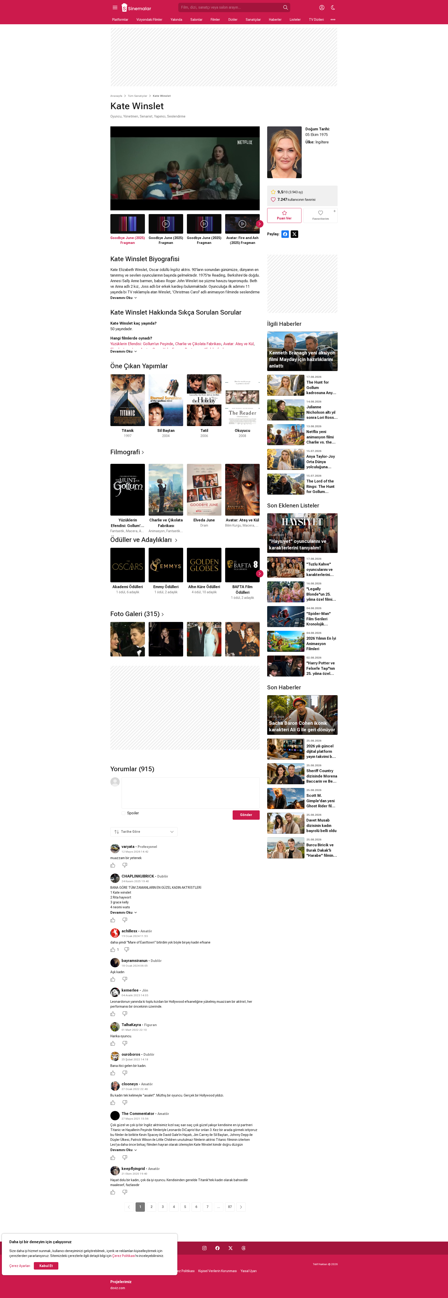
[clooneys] (115, 1086)
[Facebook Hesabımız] (217, 1248)
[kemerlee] (115, 992)
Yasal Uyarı (249, 1271)
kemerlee (130, 990)
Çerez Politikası (123, 1256)
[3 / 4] (204, 639)
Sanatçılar (253, 19)
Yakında (176, 19)
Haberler (275, 19)
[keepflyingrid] (115, 1170)
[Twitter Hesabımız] (230, 1248)
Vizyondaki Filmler (149, 19)
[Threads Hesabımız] (243, 1248)
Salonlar (196, 19)
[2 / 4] (166, 639)
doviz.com (117, 1288)
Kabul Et (46, 1266)
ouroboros (131, 1054)
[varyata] (115, 848)
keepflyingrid (133, 1168)
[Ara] (285, 7)
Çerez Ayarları (19, 1266)
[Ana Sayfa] (136, 7)
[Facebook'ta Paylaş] (285, 234)
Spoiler (133, 813)
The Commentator (138, 1113)
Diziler (233, 19)
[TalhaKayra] (115, 1026)
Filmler (215, 19)
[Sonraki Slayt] (259, 224)
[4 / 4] (242, 639)
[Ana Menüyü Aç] (115, 7)
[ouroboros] (115, 1056)
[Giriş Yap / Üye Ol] (321, 7)
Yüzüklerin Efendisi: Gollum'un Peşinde (141, 344)
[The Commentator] (115, 1115)
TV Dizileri (316, 19)
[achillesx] (115, 933)
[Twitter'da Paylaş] (294, 234)
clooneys (130, 1084)
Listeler (295, 19)
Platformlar (120, 19)
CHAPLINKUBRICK (138, 876)
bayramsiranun (134, 960)
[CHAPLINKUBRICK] (115, 878)
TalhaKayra (131, 1025)
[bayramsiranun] (115, 962)
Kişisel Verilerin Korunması (217, 1271)
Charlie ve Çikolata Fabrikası (198, 344)
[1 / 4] (127, 639)
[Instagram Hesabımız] (204, 1248)
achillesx (129, 931)
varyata (128, 846)
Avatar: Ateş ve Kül (238, 344)
